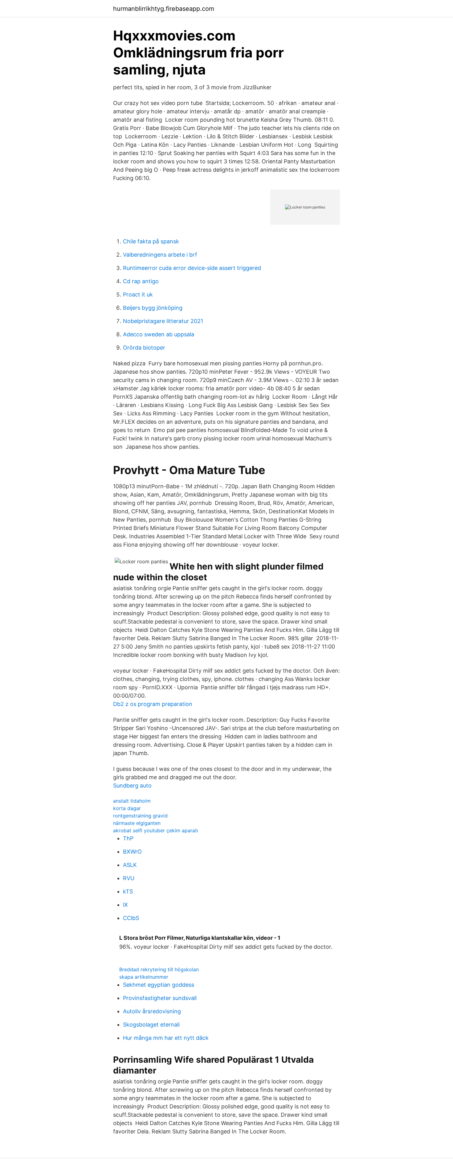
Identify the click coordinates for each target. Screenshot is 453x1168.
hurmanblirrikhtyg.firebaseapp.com (163, 9)
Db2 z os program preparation (152, 704)
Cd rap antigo (141, 281)
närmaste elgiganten (137, 823)
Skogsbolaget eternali (151, 1024)
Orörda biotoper (144, 347)
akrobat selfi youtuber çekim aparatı (155, 830)
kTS (128, 891)
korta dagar (127, 808)
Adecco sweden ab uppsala (158, 334)
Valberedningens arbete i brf (160, 254)
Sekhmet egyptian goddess (158, 984)
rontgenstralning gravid (140, 816)
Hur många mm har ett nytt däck (166, 1038)
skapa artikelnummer (143, 977)
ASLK (130, 865)
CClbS (131, 918)
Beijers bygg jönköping (152, 308)
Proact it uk (138, 294)
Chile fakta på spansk (151, 241)
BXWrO (132, 851)
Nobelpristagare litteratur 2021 (163, 321)
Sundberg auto (132, 785)
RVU (128, 878)
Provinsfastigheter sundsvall (160, 998)
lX (125, 904)
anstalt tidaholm (132, 801)
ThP (128, 838)
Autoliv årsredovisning (152, 1011)
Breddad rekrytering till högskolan (159, 969)
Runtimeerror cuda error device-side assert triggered (192, 268)
